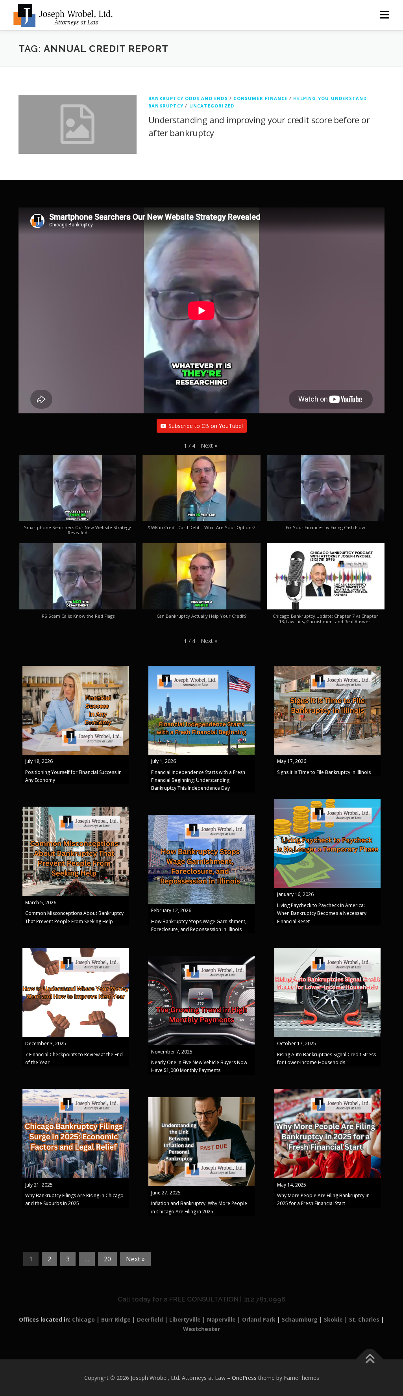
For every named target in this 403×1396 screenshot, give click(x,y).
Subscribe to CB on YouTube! (205, 426)
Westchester (201, 1329)
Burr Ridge (116, 1319)
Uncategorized (212, 106)
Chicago (83, 1319)
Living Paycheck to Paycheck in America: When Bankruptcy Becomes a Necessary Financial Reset (321, 913)
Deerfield (150, 1319)
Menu (384, 15)
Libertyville (185, 1319)
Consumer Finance (260, 98)
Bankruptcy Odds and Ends (188, 98)
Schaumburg (300, 1319)
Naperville (221, 1319)
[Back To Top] (370, 1359)
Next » (135, 1259)
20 (107, 1259)
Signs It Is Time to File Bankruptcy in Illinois (324, 772)
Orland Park (258, 1319)
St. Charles (364, 1319)
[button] (209, 445)
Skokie (333, 1319)
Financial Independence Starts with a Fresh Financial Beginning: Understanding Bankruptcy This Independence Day (198, 780)
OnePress (244, 1377)
